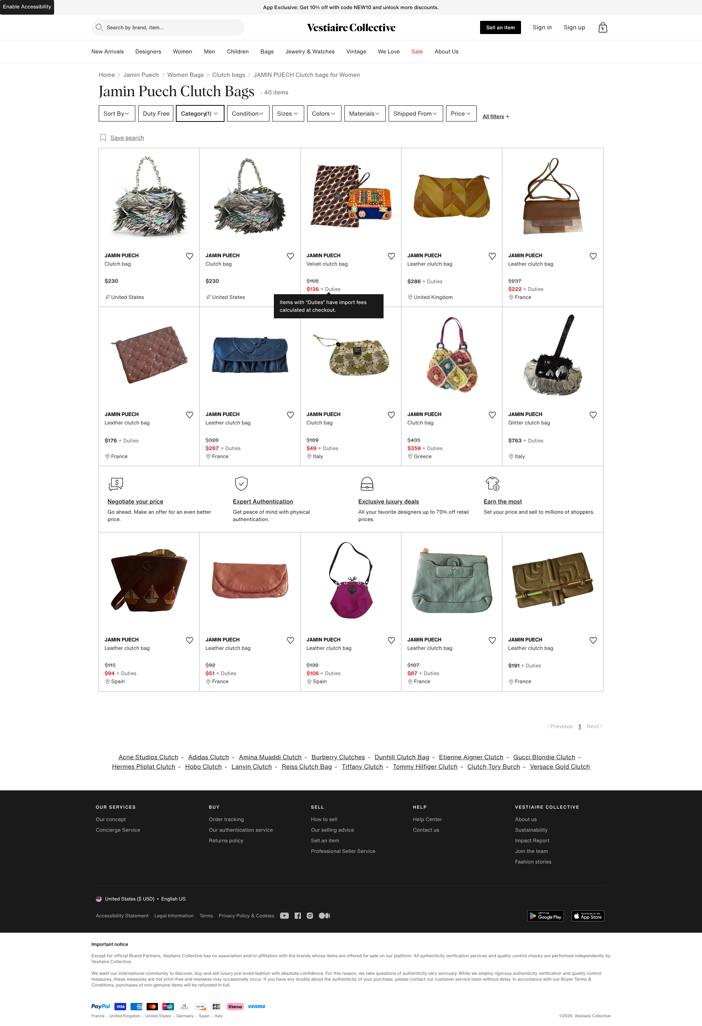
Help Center (427, 819)
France (98, 1016)
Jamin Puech (141, 74)
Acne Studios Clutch (148, 757)
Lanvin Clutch (251, 766)
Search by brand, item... (135, 27)
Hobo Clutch (203, 766)
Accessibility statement (122, 915)
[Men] (221, 52)
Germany (185, 1016)
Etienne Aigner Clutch (471, 757)
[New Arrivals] (129, 52)
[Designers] (167, 52)
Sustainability (531, 830)
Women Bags (185, 74)
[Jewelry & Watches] (340, 52)
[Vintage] (372, 52)
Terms (206, 915)
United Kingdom (125, 1016)
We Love (389, 52)
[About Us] (464, 52)
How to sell (324, 819)
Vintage (356, 52)
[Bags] (279, 52)
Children (238, 52)
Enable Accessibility (27, 7)
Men (209, 52)
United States (158, 1016)
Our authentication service (241, 830)
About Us (446, 52)
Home (107, 74)
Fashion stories (533, 862)
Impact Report (532, 841)
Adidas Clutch (208, 757)
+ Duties (330, 289)
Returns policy (226, 841)
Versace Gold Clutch (560, 766)
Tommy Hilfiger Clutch (425, 766)
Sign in (542, 27)
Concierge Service (118, 830)
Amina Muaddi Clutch (270, 757)
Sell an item (500, 27)
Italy (219, 1016)
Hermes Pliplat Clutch (143, 766)
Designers (148, 52)
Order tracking (226, 819)
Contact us (426, 830)
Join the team (531, 851)
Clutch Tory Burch (493, 766)
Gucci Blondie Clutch (544, 757)
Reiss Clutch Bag (307, 766)
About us (526, 819)
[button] (603, 27)
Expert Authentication (263, 501)
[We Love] (406, 52)
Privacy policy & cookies (246, 915)
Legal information (173, 915)
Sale (417, 52)
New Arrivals (107, 52)
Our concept (111, 819)
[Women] (198, 52)
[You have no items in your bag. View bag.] (603, 27)
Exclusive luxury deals (388, 501)
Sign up (574, 27)
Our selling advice (332, 830)
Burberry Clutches (338, 757)
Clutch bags (228, 74)
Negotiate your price (135, 501)
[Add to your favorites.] (189, 256)
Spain (204, 1016)
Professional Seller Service (343, 851)
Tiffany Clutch (362, 766)
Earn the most (503, 501)
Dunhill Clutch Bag (402, 757)
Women (182, 52)
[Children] (254, 52)
